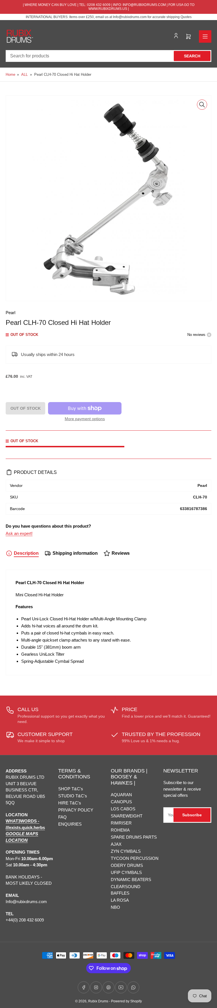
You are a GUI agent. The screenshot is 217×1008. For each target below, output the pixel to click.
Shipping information (75, 553)
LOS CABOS (123, 808)
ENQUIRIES (70, 824)
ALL (24, 74)
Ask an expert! (19, 533)
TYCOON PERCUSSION (135, 858)
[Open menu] (205, 36)
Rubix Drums (98, 1001)
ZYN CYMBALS (126, 851)
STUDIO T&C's (72, 795)
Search (192, 56)
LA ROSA (120, 900)
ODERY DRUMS (127, 865)
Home (10, 74)
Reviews (121, 553)
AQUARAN (121, 794)
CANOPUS (121, 801)
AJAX (116, 844)
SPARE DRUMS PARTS (134, 837)
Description (26, 553)
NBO (115, 907)
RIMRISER (121, 823)
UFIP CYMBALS (126, 872)
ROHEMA (120, 830)
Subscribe (192, 815)
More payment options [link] (85, 418)
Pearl (10, 312)
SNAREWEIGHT (126, 815)
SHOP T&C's (70, 788)
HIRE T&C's (69, 802)
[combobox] (108, 56)
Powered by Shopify (126, 1001)
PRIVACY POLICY (75, 810)
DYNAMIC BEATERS (131, 879)
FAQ (62, 817)
